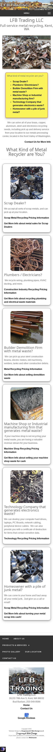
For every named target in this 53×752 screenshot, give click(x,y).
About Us (19, 639)
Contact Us (9, 658)
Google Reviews (26, 718)
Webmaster (33, 737)
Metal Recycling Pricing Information (23, 369)
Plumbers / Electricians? (26, 85)
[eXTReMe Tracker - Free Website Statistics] (3, 750)
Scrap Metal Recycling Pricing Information (26, 218)
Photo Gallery (11, 652)
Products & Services (14, 645)
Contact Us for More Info (38, 142)
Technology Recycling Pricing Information (26, 538)
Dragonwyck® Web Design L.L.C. (32, 731)
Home (5, 639)
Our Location (33, 652)
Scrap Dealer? (20, 81)
